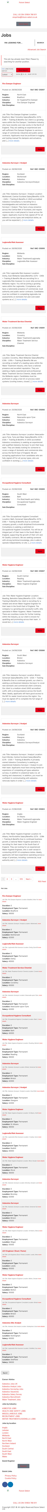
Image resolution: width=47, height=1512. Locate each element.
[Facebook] (5, 1484)
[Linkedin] (10, 1484)
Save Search (23, 70)
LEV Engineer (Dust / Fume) (14, 1251)
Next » (28, 879)
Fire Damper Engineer (11, 83)
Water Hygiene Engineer (12, 565)
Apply (40, 149)
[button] (23, 30)
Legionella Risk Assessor (13, 242)
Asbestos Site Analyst (11, 1323)
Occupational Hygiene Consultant (16, 483)
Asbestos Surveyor (10, 403)
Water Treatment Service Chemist (17, 321)
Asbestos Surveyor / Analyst (14, 163)
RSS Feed (42, 881)
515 (21, 879)
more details (14, 141)
